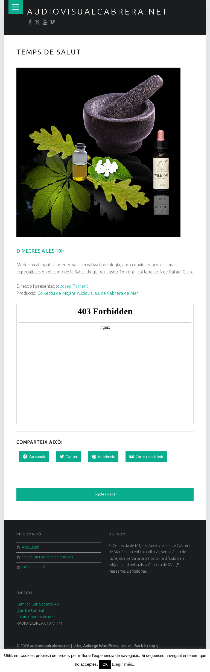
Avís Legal (30, 547)
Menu (15, 7)
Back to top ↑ (146, 646)
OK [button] (105, 664)
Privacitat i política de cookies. (48, 557)
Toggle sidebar (105, 494)
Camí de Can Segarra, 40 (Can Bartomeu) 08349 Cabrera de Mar (37, 610)
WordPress (109, 646)
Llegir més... (123, 664)
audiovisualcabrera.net (98, 11)
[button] (98, 152)
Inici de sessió (34, 567)
